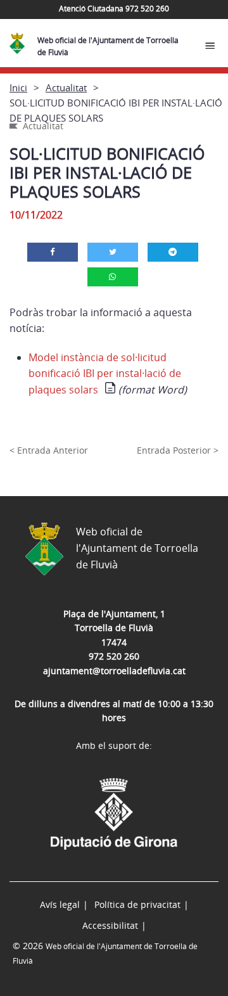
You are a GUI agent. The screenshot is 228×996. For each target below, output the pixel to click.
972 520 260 (114, 656)
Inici (18, 87)
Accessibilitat (110, 925)
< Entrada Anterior (49, 450)
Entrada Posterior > (177, 450)
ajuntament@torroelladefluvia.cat (114, 671)
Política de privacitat (137, 904)
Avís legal (60, 904)
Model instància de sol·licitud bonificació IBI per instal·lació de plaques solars (104, 373)
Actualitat (66, 87)
